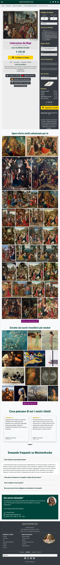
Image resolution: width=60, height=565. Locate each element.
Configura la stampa (21, 57)
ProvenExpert (11, 438)
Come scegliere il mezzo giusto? (13, 483)
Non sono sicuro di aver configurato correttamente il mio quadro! (23, 488)
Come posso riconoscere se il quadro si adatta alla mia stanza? (22, 477)
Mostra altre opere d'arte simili (30, 321)
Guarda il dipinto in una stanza (21, 83)
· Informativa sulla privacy (8, 542)
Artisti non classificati (17, 6)
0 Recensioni (23, 86)
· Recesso (5, 544)
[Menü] (1, 2)
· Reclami (5, 545)
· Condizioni (5, 538)
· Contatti (5, 536)
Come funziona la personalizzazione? (15, 460)
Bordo (42, 21)
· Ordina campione (25, 545)
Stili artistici (8, 6)
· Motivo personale (26, 536)
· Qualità (23, 540)
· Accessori (24, 544)
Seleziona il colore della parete (21, 79)
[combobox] (49, 23)
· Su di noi (5, 547)
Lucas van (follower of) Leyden (30, 6)
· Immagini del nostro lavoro (28, 542)
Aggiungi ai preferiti (28, 75)
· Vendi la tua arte (25, 538)
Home (3, 6)
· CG (3, 540)
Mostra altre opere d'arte (30, 403)
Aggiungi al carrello (51, 108)
